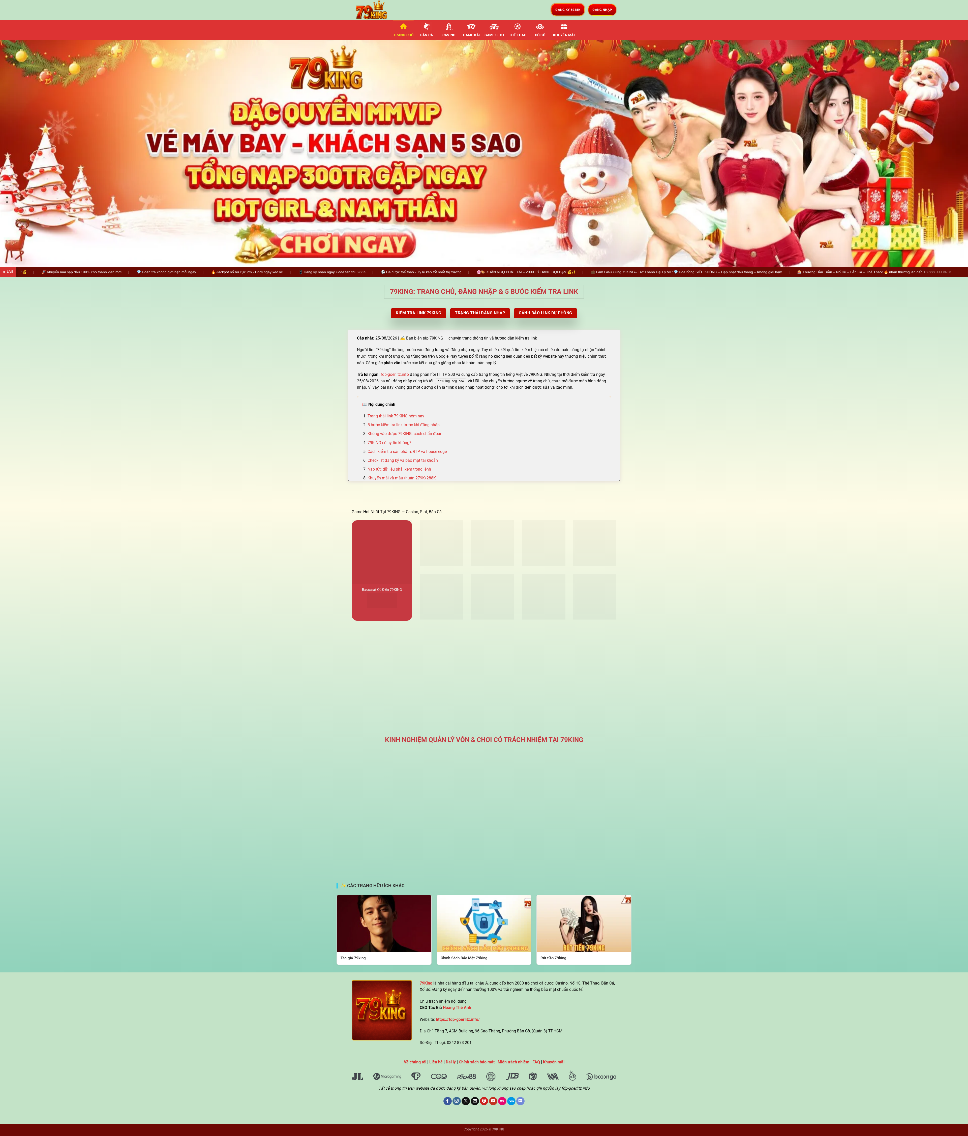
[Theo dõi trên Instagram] (456, 1101)
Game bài (471, 35)
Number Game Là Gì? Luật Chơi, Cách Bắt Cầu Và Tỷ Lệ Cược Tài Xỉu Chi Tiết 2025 (382, 799)
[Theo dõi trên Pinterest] (484, 1101)
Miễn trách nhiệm (513, 1062)
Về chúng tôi (415, 1062)
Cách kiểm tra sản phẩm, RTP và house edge (407, 451)
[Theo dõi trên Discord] (520, 1101)
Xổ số (540, 35)
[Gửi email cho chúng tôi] (475, 1101)
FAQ (536, 1062)
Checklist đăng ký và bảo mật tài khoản (403, 460)
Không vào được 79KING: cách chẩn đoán (405, 433)
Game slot (495, 35)
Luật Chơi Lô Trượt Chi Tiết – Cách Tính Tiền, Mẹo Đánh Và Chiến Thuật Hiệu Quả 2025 (450, 801)
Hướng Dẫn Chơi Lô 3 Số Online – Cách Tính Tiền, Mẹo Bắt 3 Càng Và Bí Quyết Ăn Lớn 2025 (586, 801)
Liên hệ (436, 1062)
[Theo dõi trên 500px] (511, 1101)
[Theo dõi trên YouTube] (493, 1101)
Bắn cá (426, 35)
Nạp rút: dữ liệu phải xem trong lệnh (399, 469)
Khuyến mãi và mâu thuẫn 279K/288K (402, 478)
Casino (449, 35)
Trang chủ (403, 35)
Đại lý (451, 1062)
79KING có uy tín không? (389, 442)
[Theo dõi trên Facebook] (447, 1101)
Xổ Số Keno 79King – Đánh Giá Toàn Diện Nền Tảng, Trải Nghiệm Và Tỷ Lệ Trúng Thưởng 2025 (518, 801)
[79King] (377, 10)
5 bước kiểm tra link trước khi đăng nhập (404, 424)
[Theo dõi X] (466, 1101)
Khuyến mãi (564, 35)
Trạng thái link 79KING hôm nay (396, 416)
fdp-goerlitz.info (395, 374)
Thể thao (518, 35)
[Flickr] (502, 1101)
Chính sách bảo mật (477, 1062)
